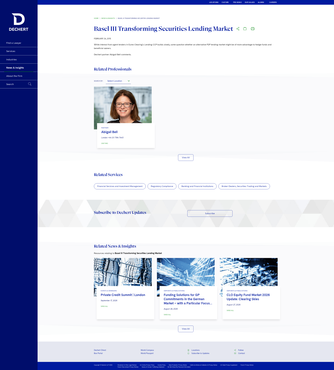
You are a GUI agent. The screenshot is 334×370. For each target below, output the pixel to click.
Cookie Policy (162, 365)
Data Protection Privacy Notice (178, 365)
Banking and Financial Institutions (197, 186)
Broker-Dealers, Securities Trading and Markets (244, 186)
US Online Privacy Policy (147, 365)
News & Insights (108, 18)
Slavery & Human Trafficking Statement (153, 367)
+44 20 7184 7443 (115, 138)
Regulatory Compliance (162, 186)
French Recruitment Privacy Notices (128, 367)
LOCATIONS (214, 2)
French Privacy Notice (247, 365)
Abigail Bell (109, 132)
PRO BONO (237, 2)
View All (186, 157)
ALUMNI (261, 2)
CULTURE (225, 2)
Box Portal (98, 353)
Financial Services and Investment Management (119, 186)
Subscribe (210, 213)
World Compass (147, 350)
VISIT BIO (104, 143)
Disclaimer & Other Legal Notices (127, 365)
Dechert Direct (100, 350)
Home (96, 18)
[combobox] (118, 81)
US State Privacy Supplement (228, 365)
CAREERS (273, 2)
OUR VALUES (250, 2)
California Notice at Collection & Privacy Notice (203, 365)
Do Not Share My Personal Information (179, 367)
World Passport (147, 353)
